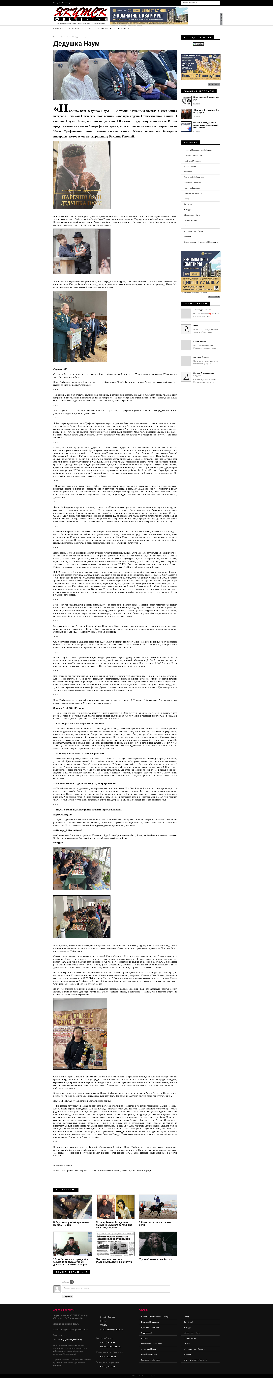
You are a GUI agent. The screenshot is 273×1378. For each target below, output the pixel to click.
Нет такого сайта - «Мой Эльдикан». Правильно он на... (205, 344)
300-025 (103, 1321)
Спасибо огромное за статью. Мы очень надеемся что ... (205, 377)
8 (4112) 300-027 (107, 1342)
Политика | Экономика (193, 155)
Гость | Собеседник (191, 188)
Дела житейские (190, 220)
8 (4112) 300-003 (107, 1317)
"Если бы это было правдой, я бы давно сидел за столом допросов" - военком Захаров (70, 1262)
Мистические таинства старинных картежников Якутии (114, 1260)
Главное (187, 226)
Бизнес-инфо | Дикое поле (194, 177)
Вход (55, 3)
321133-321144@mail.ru (110, 1346)
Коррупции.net (190, 166)
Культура (187, 209)
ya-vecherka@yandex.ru (111, 1329)
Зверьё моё (188, 204)
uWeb (153, 1376)
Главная (56, 37)
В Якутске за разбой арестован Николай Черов (71, 1223)
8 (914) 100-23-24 (108, 1356)
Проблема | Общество (192, 161)
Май (68, 37)
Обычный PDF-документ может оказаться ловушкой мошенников (206, 125)
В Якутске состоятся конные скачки (155, 1223)
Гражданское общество (193, 193)
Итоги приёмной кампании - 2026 (206, 98)
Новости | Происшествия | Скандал (198, 150)
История (187, 237)
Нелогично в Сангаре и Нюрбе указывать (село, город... (205, 328)
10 (73, 37)
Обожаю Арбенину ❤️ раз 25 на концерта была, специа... (206, 313)
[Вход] (72, 1282)
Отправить (67, 1296)
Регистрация (67, 3)
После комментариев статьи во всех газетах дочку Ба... (205, 360)
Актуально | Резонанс (192, 182)
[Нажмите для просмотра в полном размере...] (84, 211)
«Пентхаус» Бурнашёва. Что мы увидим (206, 111)
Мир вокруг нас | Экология (194, 231)
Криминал (188, 172)
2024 (63, 37)
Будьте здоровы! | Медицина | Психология (201, 242)
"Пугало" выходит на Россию (155, 1259)
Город (186, 199)
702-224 (103, 1325)
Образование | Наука (192, 215)
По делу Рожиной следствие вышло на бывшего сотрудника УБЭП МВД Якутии (114, 1225)
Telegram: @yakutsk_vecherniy (67, 1339)
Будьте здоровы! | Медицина (195, 1360)
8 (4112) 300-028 (107, 1366)
